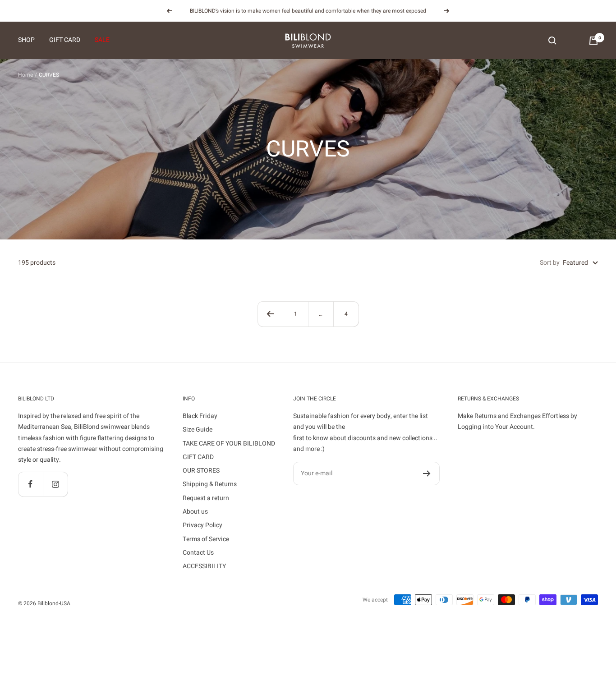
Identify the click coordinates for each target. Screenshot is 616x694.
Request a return (206, 498)
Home (25, 74)
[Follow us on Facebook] (30, 484)
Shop (26, 40)
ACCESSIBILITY (204, 566)
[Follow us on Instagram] (55, 484)
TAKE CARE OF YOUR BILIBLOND (229, 443)
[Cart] (593, 41)
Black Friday (200, 416)
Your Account (514, 427)
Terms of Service (206, 539)
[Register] (427, 473)
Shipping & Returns (210, 484)
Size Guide (197, 429)
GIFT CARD (64, 40)
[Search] (552, 41)
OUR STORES (201, 470)
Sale (102, 40)
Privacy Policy (202, 525)
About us (195, 511)
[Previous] (270, 313)
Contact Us (198, 552)
